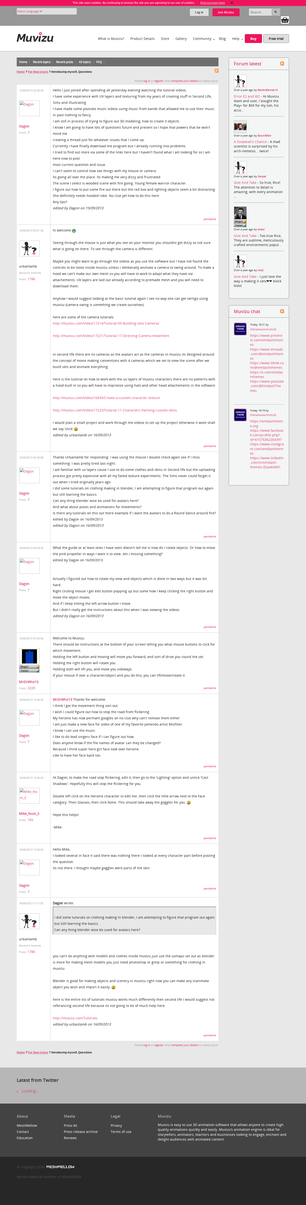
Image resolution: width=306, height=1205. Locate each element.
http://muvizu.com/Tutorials (75, 1018)
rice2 (260, 270)
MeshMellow (27, 1125)
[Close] (231, 3)
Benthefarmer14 (268, 90)
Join (226, 12)
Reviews (70, 1138)
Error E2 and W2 (247, 96)
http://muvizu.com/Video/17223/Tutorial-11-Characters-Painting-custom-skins (115, 410)
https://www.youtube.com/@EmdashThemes (267, 386)
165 (30, 819)
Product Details (142, 38)
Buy (253, 38)
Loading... (30, 1091)
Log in (199, 12)
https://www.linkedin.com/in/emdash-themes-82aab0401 (267, 462)
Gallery (181, 38)
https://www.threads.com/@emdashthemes (266, 354)
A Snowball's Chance (251, 141)
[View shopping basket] (285, 19)
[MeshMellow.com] (60, 1167)
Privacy (116, 1125)
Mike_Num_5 (29, 813)
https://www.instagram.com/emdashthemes (267, 448)
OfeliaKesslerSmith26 (263, 329)
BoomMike (264, 135)
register (158, 81)
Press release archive (81, 1131)
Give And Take (245, 182)
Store (165, 38)
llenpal (262, 176)
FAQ (99, 62)
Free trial (276, 38)
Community (202, 38)
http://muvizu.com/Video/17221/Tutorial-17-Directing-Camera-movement (111, 335)
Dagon (24, 126)
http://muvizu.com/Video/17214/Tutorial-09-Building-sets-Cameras (106, 323)
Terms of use (121, 1131)
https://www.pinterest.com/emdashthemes (266, 340)
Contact (23, 1131)
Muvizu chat (247, 311)
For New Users (38, 72)
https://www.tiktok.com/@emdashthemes (267, 365)
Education (25, 1138)
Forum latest (247, 64)
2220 (31, 688)
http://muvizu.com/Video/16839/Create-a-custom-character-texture (106, 397)
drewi (261, 229)
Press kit (70, 1125)
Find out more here (212, 3)
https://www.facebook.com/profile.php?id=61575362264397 (266, 435)
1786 (31, 279)
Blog (222, 38)
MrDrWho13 (28, 681)
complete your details (184, 81)
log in (146, 81)
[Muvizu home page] (35, 36)
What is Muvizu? (111, 38)
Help (236, 38)
